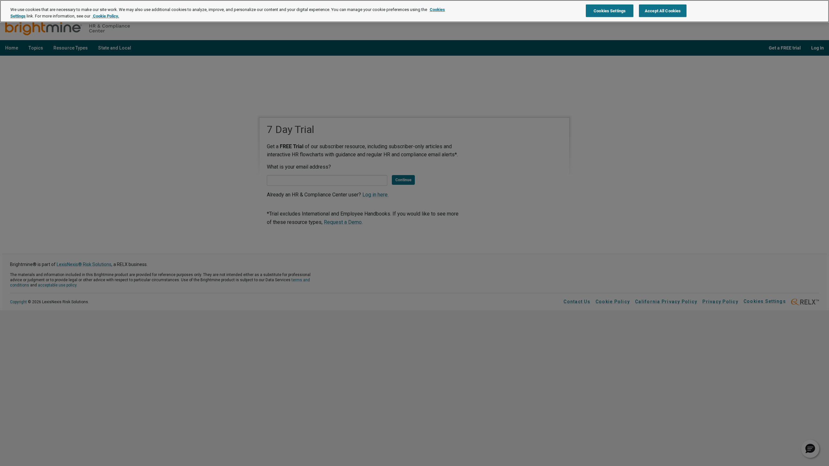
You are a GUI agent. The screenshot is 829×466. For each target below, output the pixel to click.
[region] (414, 11)
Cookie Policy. (105, 16)
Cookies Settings (610, 10)
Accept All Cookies (663, 10)
